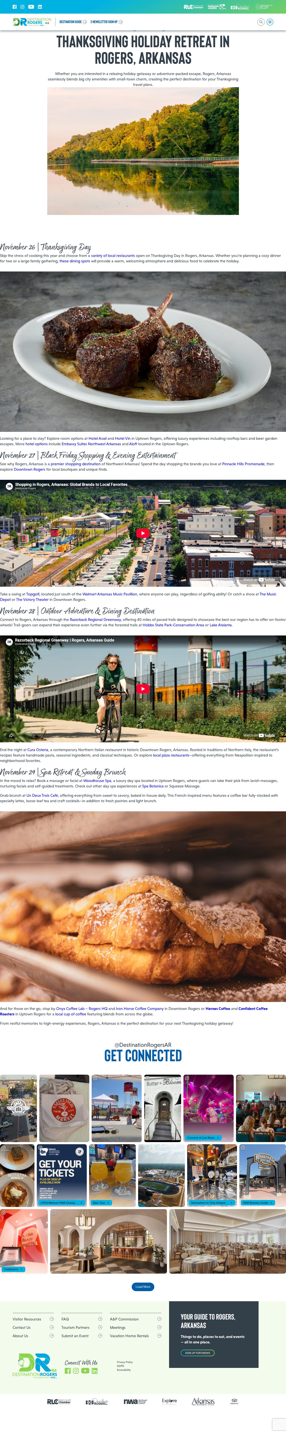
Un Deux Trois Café (42, 795)
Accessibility (124, 1369)
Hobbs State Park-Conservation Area (173, 625)
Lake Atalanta (221, 625)
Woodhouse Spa (97, 780)
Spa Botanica (153, 786)
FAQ (65, 1319)
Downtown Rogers (29, 469)
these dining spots (75, 261)
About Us (20, 1336)
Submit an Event (75, 1336)
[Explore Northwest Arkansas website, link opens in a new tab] (169, 1401)
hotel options (36, 444)
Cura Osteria (37, 750)
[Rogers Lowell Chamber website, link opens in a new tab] (59, 1401)
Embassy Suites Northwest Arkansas (91, 444)
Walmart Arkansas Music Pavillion (109, 594)
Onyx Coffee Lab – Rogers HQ (82, 1008)
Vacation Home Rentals (129, 1336)
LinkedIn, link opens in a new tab (40, 7)
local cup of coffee (70, 1014)
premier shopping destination (76, 464)
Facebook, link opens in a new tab (15, 7)
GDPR (120, 1366)
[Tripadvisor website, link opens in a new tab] (234, 1401)
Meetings (117, 1327)
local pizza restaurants (171, 755)
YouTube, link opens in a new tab (31, 7)
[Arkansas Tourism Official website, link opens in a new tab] (203, 1401)
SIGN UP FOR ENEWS (197, 1352)
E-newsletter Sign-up (104, 22)
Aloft (133, 444)
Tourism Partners (75, 1327)
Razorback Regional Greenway (95, 619)
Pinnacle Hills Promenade (243, 464)
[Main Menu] (270, 22)
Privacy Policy (125, 1362)
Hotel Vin (123, 438)
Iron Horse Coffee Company (140, 1008)
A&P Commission (124, 1319)
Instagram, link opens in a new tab (22, 7)
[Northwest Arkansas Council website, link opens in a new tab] (135, 1401)
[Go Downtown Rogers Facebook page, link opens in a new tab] (97, 1401)
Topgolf (32, 594)
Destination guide (71, 22)
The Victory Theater (32, 599)
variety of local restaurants (113, 255)
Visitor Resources (27, 1319)
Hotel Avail (98, 438)
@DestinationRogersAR (143, 1045)
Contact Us (22, 1327)
